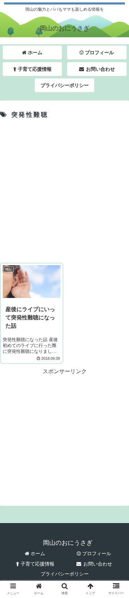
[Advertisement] (64, 190)
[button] (115, 561)
